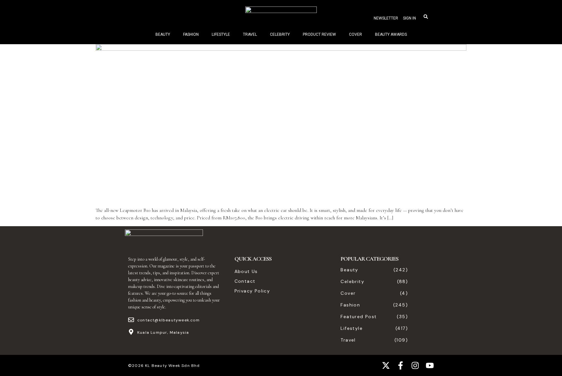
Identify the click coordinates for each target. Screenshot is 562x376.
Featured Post (359, 316)
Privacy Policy (252, 291)
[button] (426, 16)
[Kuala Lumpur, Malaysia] (131, 332)
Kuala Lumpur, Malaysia (163, 332)
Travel (250, 34)
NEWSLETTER (386, 18)
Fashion (191, 34)
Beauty (162, 34)
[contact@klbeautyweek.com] (131, 320)
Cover (355, 34)
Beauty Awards (391, 34)
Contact (245, 281)
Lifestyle (221, 34)
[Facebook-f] (400, 365)
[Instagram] (415, 365)
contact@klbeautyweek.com (168, 320)
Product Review (319, 34)
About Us (246, 271)
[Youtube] (430, 365)
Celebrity (280, 34)
